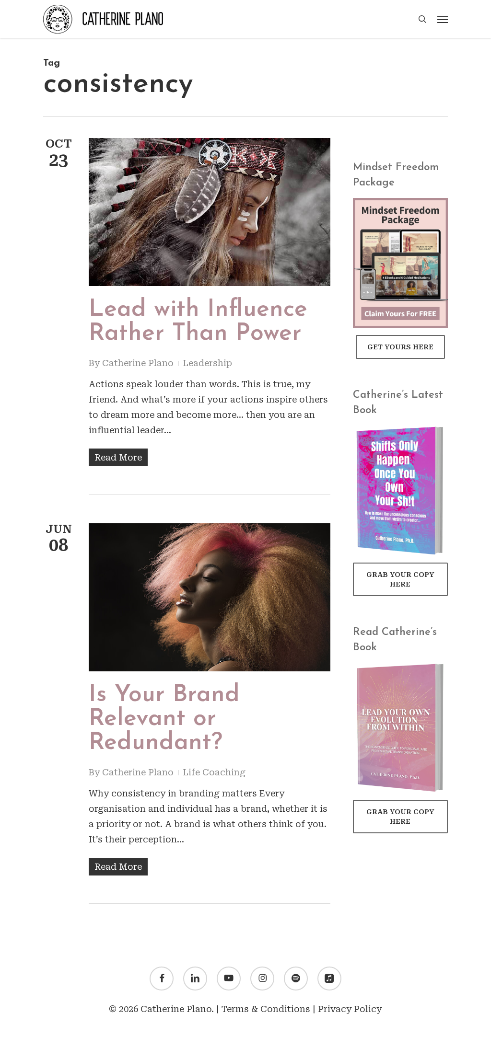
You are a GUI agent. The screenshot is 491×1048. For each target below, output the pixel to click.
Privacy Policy (350, 1009)
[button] (442, 19)
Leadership (207, 363)
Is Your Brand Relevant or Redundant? (164, 719)
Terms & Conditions (266, 1009)
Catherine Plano (138, 363)
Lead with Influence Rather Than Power (198, 322)
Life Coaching (214, 772)
